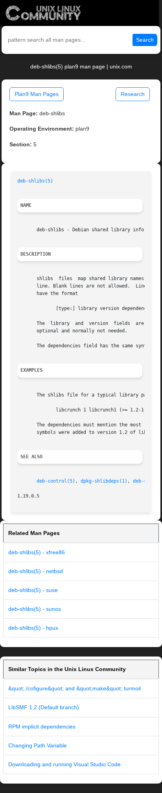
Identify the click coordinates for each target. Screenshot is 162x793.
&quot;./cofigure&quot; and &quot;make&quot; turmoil (74, 688)
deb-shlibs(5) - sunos (34, 609)
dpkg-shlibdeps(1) (104, 481)
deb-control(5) (56, 481)
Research (133, 94)
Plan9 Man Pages (37, 94)
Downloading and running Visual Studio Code (64, 764)
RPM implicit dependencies (41, 726)
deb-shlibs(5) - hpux (33, 628)
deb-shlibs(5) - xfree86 (36, 552)
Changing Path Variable (37, 745)
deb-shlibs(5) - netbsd (35, 571)
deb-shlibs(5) (35, 181)
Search (145, 40)
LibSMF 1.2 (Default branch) (43, 707)
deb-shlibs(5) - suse (33, 590)
